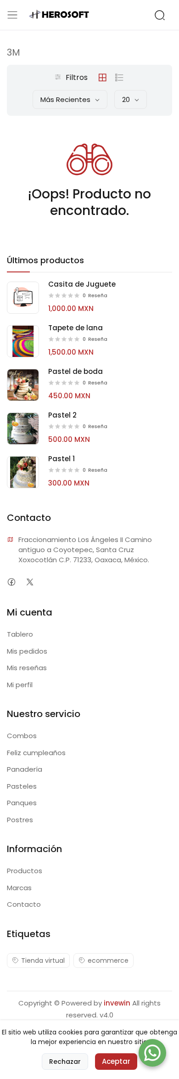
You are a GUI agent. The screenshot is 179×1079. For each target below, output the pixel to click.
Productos (24, 871)
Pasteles (22, 786)
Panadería (24, 769)
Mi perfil (20, 684)
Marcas (19, 888)
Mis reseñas (27, 667)
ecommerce (108, 960)
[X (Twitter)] (30, 582)
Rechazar (65, 1061)
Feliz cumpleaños (36, 752)
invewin (117, 1003)
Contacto (24, 904)
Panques (22, 803)
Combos (22, 735)
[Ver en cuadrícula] (102, 77)
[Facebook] (11, 582)
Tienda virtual (43, 960)
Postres (20, 820)
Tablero (20, 634)
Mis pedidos (27, 651)
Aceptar (116, 1061)
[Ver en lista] (119, 77)
